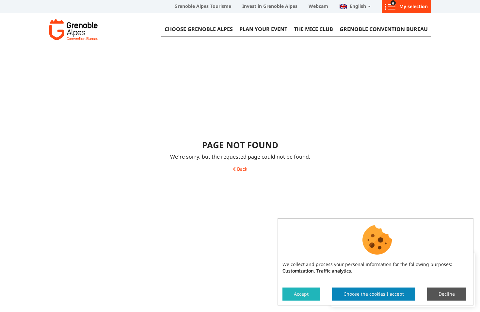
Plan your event (263, 29)
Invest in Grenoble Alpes (269, 6)
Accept (301, 294)
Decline (447, 294)
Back (241, 169)
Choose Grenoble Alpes (199, 29)
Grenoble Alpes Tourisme (202, 6)
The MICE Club (313, 29)
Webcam (318, 6)
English (357, 6)
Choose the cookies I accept (374, 294)
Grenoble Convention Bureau (384, 29)
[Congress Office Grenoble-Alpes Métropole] (90, 29)
